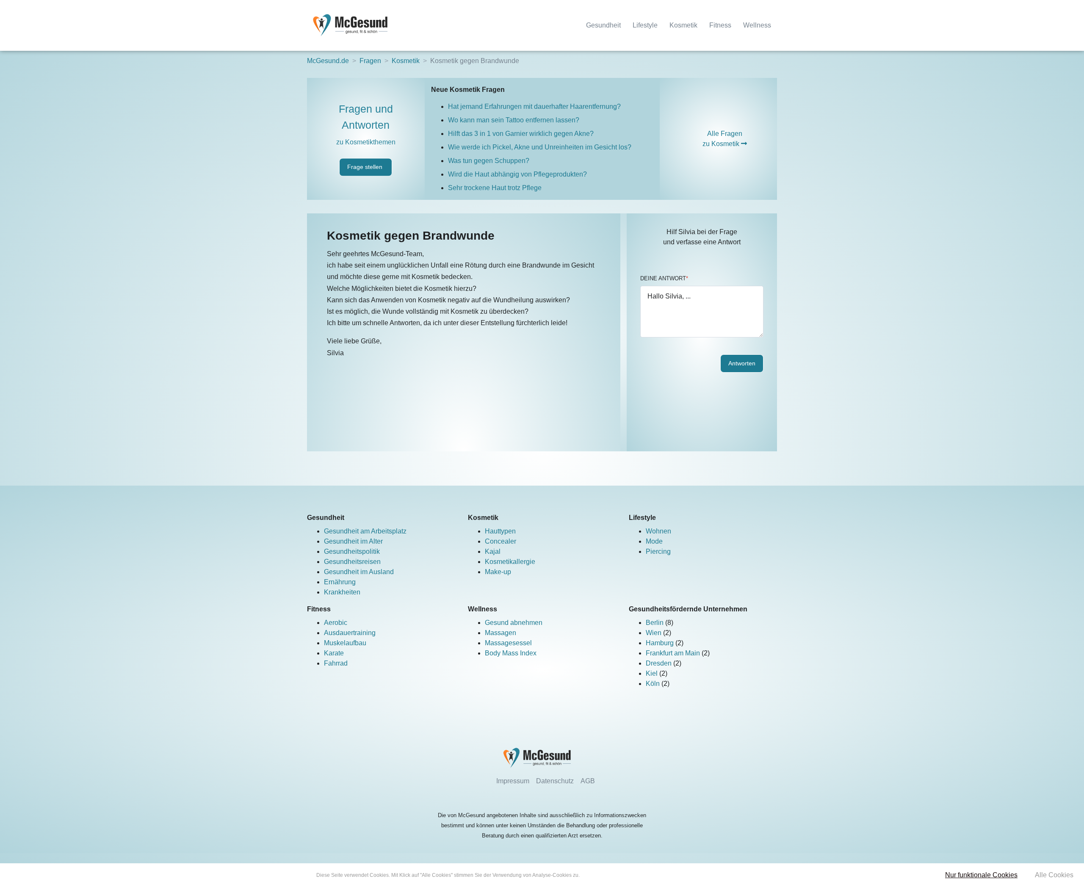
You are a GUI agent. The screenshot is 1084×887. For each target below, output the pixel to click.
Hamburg (660, 643)
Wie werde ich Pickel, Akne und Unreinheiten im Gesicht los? (539, 147)
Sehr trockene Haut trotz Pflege (495, 187)
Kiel (652, 673)
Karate (334, 653)
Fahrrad (336, 663)
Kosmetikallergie (510, 561)
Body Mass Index (510, 653)
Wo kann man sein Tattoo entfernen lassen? (513, 120)
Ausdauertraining (350, 632)
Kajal (493, 551)
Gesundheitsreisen (352, 561)
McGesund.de (328, 60)
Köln (653, 683)
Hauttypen (500, 531)
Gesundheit (603, 25)
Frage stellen (365, 167)
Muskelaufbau (345, 643)
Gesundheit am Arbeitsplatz (365, 531)
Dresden (659, 663)
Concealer (500, 541)
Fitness (720, 25)
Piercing (658, 551)
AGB (588, 781)
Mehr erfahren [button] (597, 875)
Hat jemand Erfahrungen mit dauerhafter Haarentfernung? (534, 106)
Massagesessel (508, 643)
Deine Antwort (664, 278)
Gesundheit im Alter (353, 541)
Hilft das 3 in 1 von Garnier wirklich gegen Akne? (521, 133)
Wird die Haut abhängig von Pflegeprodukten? (517, 174)
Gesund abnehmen (513, 622)
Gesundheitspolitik (352, 551)
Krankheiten (342, 592)
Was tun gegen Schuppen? (488, 160)
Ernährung (340, 582)
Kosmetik (683, 25)
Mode (654, 541)
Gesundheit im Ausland (359, 571)
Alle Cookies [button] (1054, 875)
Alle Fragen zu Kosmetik (722, 138)
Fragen (370, 60)
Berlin (655, 622)
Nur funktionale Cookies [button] (981, 875)
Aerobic (335, 622)
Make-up (498, 571)
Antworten (741, 363)
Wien (654, 632)
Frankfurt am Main (674, 653)
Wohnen (658, 531)
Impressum (512, 781)
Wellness (757, 25)
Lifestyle (645, 25)
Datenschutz (555, 781)
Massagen (500, 632)
